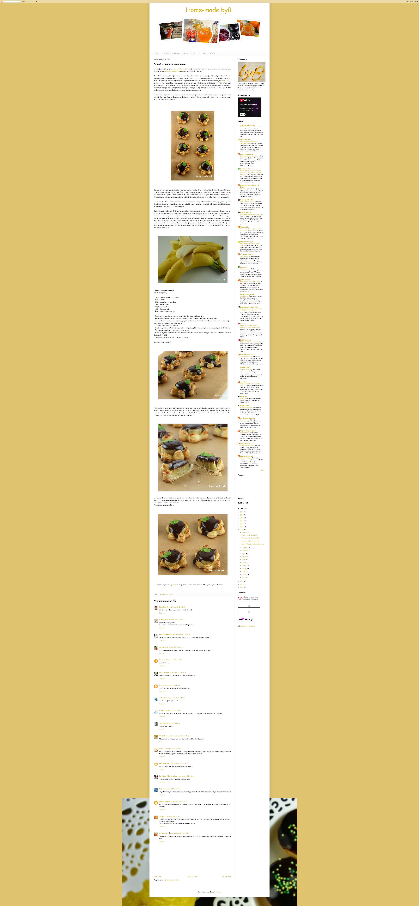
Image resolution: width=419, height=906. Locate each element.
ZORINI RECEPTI (246, 154)
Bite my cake (163, 619)
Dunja (161, 748)
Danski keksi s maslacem (247, 445)
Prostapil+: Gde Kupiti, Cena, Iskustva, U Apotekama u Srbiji (249, 326)
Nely (160, 789)
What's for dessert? (165, 736)
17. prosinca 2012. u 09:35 (179, 801)
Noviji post (157, 876)
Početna (155, 53)
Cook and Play (245, 443)
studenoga (245, 548)
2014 (242, 524)
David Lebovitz (245, 169)
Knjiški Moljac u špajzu (248, 431)
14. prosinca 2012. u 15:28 (171, 723)
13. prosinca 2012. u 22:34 (177, 607)
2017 (242, 515)
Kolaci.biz (243, 396)
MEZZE (243, 323)
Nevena (161, 816)
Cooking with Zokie (246, 200)
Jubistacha (243, 267)
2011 (242, 581)
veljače (244, 574)
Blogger (218, 892)
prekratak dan (245, 280)
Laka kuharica (164, 672)
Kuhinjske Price (245, 340)
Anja (160, 723)
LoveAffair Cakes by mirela (168, 776)
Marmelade (176, 53)
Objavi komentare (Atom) (171, 880)
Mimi (161, 710)
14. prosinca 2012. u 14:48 (171, 710)
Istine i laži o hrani (246, 456)
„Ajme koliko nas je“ (179, 69)
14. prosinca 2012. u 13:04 (176, 698)
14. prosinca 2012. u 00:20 (176, 620)
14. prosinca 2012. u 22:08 (186, 776)
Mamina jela (244, 227)
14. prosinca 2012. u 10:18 (177, 672)
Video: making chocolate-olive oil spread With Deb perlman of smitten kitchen (251, 172)
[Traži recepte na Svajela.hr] (246, 626)
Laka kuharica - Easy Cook (249, 307)
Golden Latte (244, 296)
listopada (245, 551)
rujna (244, 554)
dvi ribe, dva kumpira (247, 418)
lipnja (244, 562)
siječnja (244, 577)
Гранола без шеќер (246, 369)
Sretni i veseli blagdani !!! (250, 535)
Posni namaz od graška (247, 202)
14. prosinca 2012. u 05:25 (181, 634)
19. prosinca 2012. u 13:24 (179, 833)
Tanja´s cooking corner (172, 71)
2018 (242, 512)
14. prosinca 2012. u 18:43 (181, 736)
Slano (193, 53)
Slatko (185, 53)
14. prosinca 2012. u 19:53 (172, 748)
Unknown (162, 660)
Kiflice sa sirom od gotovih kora (249, 156)
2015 (242, 521)
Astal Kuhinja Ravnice (247, 125)
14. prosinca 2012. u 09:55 (174, 660)
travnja (244, 568)
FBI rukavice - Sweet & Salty (251, 538)
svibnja (244, 565)
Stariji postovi (226, 876)
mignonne (162, 647)
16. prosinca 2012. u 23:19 (171, 789)
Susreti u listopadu (246, 458)
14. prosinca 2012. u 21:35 (179, 763)
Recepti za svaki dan (247, 294)
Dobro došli (165, 53)
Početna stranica (192, 876)
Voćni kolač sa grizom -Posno (249, 127)
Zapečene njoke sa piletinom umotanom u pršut (248, 142)
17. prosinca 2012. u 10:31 (173, 816)
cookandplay (163, 698)
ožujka (244, 571)
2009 (242, 587)
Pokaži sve (262, 470)
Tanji (174, 585)
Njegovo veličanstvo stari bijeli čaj (250, 342)
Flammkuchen (244, 432)
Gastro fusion (244, 367)
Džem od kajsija (245, 189)
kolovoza (245, 557)
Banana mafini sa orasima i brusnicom (251, 214)
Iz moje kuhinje (245, 212)
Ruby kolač (243, 398)
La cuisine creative (246, 354)
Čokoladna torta (245, 269)
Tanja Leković (163, 607)
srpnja (244, 559)
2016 (242, 518)
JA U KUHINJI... (165, 763)
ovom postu (225, 80)
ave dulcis (243, 382)
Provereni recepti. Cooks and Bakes (249, 186)
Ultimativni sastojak (247, 241)
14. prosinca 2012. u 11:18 (171, 685)
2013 (242, 527)
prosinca (245, 532)
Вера (160, 685)
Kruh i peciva (202, 53)
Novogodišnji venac (246, 356)
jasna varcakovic (164, 801)
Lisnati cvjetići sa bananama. (250, 541)
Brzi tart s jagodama (246, 407)
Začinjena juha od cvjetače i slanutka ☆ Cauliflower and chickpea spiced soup (251, 311)
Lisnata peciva (244, 420)
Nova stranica (244, 256)
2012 (242, 530)
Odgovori (162, 613)
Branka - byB (163, 833)
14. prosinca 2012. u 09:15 (174, 647)
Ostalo (212, 53)
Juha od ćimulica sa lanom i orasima (253, 544)
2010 (242, 584)
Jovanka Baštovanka (166, 634)
